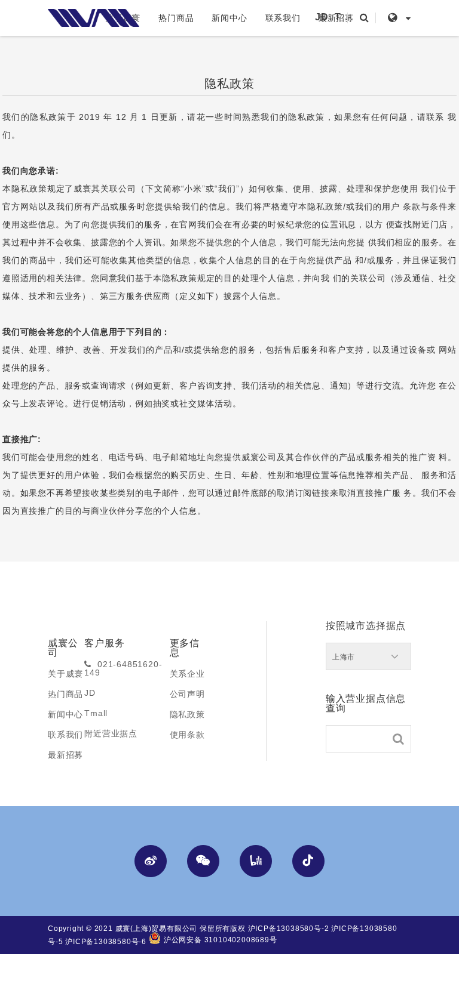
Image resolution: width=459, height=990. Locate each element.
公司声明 (187, 694)
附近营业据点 (110, 733)
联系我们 (283, 18)
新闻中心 (229, 18)
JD (322, 17)
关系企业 (187, 673)
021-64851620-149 (123, 668)
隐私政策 (187, 714)
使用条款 (187, 734)
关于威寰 (65, 673)
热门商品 (176, 18)
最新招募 (65, 755)
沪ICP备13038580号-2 (288, 928)
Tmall (96, 713)
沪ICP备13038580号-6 (105, 941)
